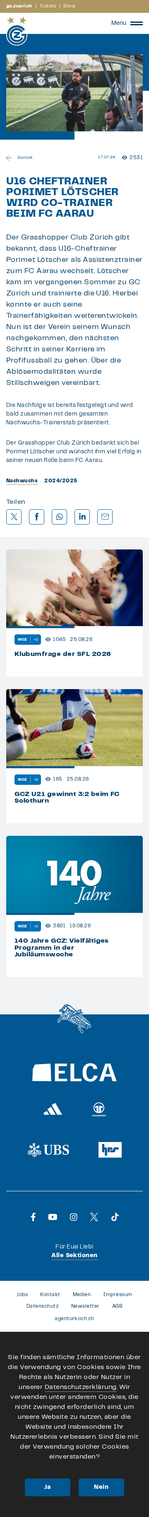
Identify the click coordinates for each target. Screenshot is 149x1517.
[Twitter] (94, 1217)
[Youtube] (53, 1217)
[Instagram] (73, 1217)
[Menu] (136, 23)
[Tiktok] (115, 1217)
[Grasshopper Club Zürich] (16, 31)
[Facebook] (33, 1217)
